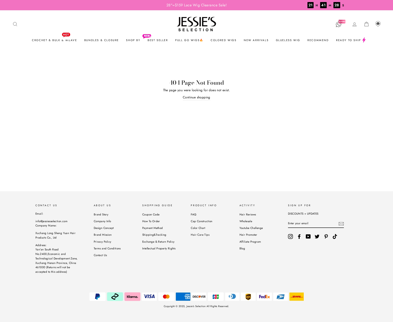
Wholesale (245, 221)
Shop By (133, 40)
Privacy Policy (102, 242)
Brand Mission (103, 235)
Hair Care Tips (200, 235)
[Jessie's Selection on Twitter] (317, 236)
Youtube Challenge (251, 228)
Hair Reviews (247, 214)
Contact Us (100, 255)
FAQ (193, 214)
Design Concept (104, 228)
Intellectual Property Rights (158, 248)
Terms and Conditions (107, 248)
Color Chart (198, 228)
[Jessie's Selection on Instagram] (290, 236)
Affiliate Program (250, 242)
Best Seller (158, 40)
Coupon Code (150, 214)
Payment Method (152, 228)
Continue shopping (196, 97)
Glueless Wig (288, 40)
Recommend (318, 40)
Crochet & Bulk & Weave (54, 40)
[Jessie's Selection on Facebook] (299, 236)
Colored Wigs (223, 40)
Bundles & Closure (101, 40)
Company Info (102, 221)
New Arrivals (256, 40)
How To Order (151, 221)
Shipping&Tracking (154, 235)
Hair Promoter (248, 235)
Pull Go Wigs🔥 (189, 40)
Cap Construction (201, 221)
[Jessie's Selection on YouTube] (308, 236)
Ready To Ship (348, 40)
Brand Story (101, 214)
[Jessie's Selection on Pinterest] (326, 236)
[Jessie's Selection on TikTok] (334, 236)
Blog (242, 248)
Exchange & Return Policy (158, 242)
